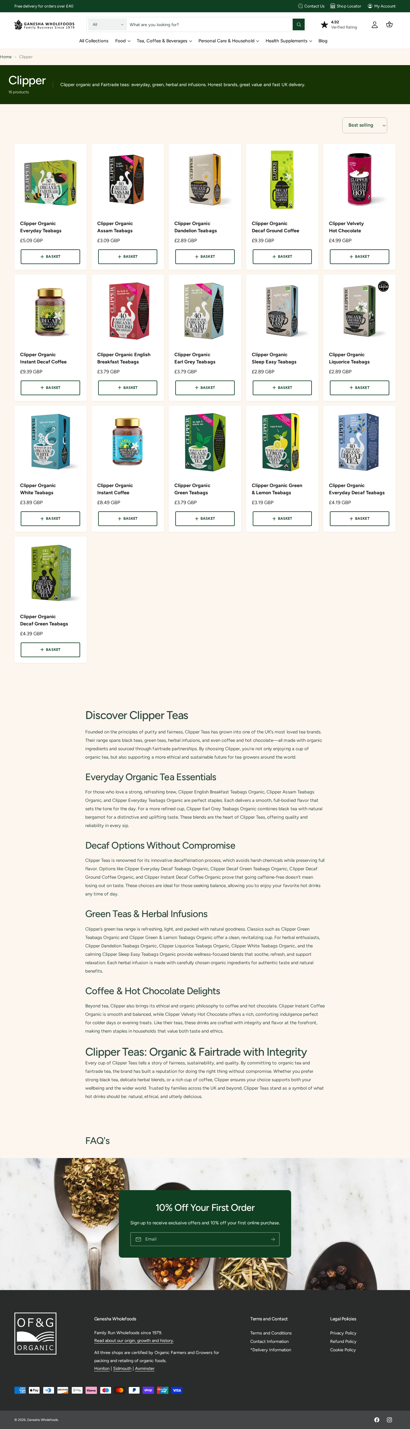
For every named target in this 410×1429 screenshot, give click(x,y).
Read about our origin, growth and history (133, 1340)
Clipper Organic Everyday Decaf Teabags (357, 489)
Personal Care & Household (226, 41)
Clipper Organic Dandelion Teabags (195, 227)
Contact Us (314, 6)
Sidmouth (122, 1368)
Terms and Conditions (271, 1333)
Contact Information (269, 1341)
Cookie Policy (343, 1349)
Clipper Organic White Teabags (38, 489)
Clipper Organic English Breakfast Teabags (123, 358)
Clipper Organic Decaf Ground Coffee (275, 227)
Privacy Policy (343, 1333)
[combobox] (217, 24)
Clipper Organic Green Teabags (192, 489)
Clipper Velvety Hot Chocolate (346, 227)
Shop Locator (349, 6)
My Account (385, 6)
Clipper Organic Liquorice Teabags (349, 358)
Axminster (145, 1368)
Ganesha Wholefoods (42, 1420)
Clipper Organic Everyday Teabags (41, 227)
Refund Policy (343, 1341)
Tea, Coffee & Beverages (162, 41)
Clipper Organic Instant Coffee (115, 489)
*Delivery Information (270, 1349)
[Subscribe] (273, 1239)
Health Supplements (286, 41)
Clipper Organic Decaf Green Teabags (44, 620)
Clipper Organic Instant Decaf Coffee (43, 358)
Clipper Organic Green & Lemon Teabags (277, 489)
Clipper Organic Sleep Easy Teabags (274, 358)
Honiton (102, 1368)
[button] (389, 24)
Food (120, 41)
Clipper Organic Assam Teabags (115, 227)
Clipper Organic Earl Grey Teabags (194, 358)
